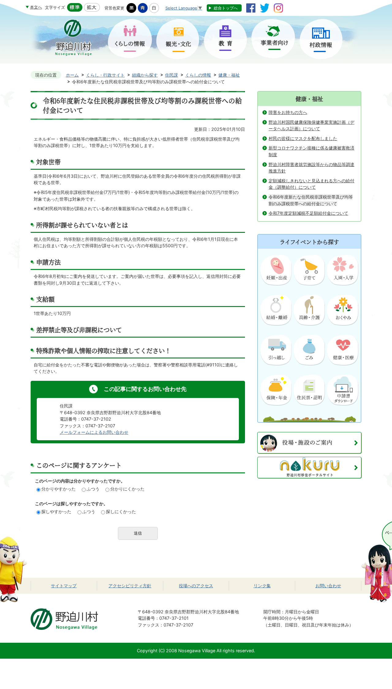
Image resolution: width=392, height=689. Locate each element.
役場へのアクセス (196, 585)
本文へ (36, 7)
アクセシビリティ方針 (129, 585)
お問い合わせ (328, 585)
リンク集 (262, 585)
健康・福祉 (229, 75)
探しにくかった (121, 511)
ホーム (72, 75)
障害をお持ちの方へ (288, 112)
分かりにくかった (127, 488)
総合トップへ (226, 8)
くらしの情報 (198, 75)
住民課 (171, 75)
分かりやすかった (58, 488)
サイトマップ (64, 585)
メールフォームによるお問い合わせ (94, 432)
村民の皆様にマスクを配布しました (303, 138)
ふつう (93, 488)
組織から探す (145, 75)
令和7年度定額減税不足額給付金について (308, 213)
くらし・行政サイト (105, 75)
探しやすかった (56, 511)
